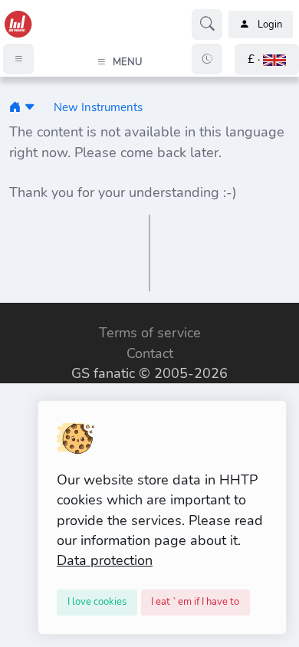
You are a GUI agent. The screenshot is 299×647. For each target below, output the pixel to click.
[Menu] (18, 59)
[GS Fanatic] (15, 107)
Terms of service (150, 333)
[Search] (207, 24)
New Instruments (98, 107)
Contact (150, 353)
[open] (13, 313)
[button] (267, 59)
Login (270, 24)
